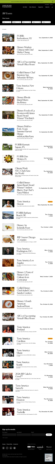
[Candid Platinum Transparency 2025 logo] (49, 461)
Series (44, 22)
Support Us (40, 7)
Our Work (25, 7)
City (23, 22)
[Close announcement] (53, 2)
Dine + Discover (32, 7)
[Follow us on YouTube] (15, 448)
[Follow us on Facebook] (7, 448)
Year (4, 22)
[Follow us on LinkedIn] (11, 448)
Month (14, 22)
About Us (47, 7)
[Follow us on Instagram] (3, 448)
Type (34, 22)
